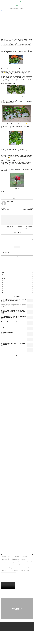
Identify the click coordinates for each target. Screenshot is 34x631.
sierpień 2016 (4, 479)
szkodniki (27, 567)
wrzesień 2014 (4, 523)
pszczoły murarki (15, 565)
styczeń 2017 (4, 469)
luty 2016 (3, 491)
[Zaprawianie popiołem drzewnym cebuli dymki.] (30, 323)
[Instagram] (17, 624)
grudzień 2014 (4, 517)
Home (2, 3)
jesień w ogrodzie (4, 194)
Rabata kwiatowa (17, 286)
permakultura (24, 562)
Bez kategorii (17, 272)
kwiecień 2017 (4, 463)
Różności (17, 288)
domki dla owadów (23, 556)
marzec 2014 (4, 535)
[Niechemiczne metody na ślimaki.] (30, 334)
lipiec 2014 (3, 527)
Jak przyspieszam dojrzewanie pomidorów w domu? (10, 348)
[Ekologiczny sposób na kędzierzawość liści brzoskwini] (30, 339)
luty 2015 (3, 513)
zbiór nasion (15, 570)
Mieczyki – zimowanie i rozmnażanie (7, 327)
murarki (30, 561)
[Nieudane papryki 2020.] (9, 220)
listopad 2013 (4, 543)
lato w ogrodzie (16, 561)
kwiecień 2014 (4, 533)
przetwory (9, 565)
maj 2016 (3, 485)
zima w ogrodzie (22, 570)
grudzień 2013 (4, 541)
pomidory (18, 564)
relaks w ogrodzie (21, 567)
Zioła (17, 292)
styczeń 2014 (4, 539)
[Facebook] (14, 624)
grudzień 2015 (4, 495)
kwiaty (10, 561)
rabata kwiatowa (22, 565)
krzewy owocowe (5, 561)
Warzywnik (6, 3)
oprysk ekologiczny (17, 562)
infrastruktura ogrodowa (6, 559)
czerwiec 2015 (4, 507)
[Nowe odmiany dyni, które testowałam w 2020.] (25, 220)
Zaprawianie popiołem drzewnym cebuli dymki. (10, 321)
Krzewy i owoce (17, 278)
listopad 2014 (4, 519)
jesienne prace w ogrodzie (11, 194)
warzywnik (24, 194)
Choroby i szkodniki (17, 274)
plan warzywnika (12, 564)
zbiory (28, 194)
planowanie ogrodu (5, 564)
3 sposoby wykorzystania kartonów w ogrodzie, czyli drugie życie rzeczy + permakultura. (13, 344)
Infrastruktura (17, 276)
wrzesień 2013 (4, 547)
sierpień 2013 (4, 549)
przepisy (3, 565)
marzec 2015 (4, 511)
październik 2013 (4, 545)
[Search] (32, 1)
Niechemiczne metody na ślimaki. (7, 332)
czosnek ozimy (16, 556)
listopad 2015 (4, 497)
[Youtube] (20, 624)
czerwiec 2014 (4, 529)
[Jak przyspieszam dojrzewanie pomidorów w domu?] (30, 350)
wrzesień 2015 (4, 501)
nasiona (3, 562)
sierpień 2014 (4, 525)
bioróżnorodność (5, 556)
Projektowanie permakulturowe (17, 282)
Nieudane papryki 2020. (9, 226)
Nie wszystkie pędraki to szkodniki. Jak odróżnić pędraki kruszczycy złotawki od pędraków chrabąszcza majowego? (13, 300)
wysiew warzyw (4, 570)
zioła (27, 570)
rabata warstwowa (13, 567)
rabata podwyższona (5, 567)
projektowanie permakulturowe (26, 564)
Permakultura (17, 280)
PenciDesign (24, 627)
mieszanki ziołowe (24, 561)
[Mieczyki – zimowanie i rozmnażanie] (30, 328)
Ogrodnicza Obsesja (15, 8)
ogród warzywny (19, 194)
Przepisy (17, 284)
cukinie (10, 556)
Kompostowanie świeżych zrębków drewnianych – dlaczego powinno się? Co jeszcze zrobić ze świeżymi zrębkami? (13, 317)
